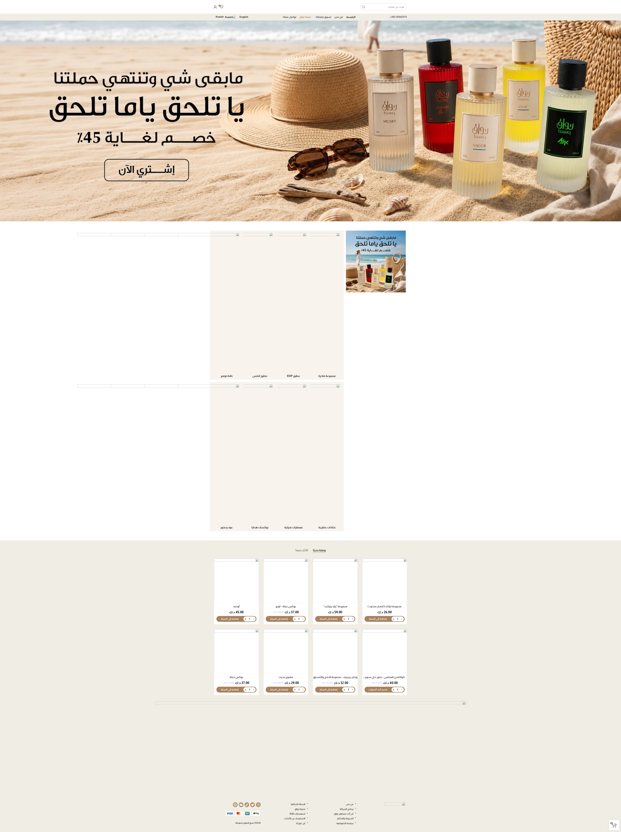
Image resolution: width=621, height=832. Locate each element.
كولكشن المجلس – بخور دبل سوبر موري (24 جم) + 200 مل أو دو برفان (385, 677)
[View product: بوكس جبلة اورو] (286, 580)
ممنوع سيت (286, 677)
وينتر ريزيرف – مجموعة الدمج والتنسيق (335, 677)
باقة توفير (227, 375)
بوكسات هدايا (259, 527)
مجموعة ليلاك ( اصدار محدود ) (385, 606)
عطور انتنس (259, 375)
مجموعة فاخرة (327, 375)
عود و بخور (226, 527)
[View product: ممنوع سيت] (286, 651)
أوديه (236, 606)
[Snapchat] (235, 804)
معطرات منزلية (293, 527)
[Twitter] (252, 804)
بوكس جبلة (236, 677)
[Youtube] (241, 804)
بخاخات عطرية (326, 527)
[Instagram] (258, 804)
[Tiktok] (247, 804)
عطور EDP (293, 375)
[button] (377, 619)
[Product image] (384, 580)
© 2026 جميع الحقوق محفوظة (248, 823)
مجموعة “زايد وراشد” (335, 606)
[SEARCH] (363, 7)
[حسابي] (215, 7)
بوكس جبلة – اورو (286, 606)
